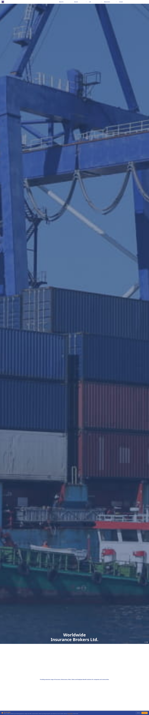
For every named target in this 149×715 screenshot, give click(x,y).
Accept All (144, 712)
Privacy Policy (70, 713)
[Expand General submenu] (86, 2)
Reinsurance (107, 2)
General (76, 2)
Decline (138, 712)
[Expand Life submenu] (101, 2)
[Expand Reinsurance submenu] (116, 2)
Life (90, 2)
